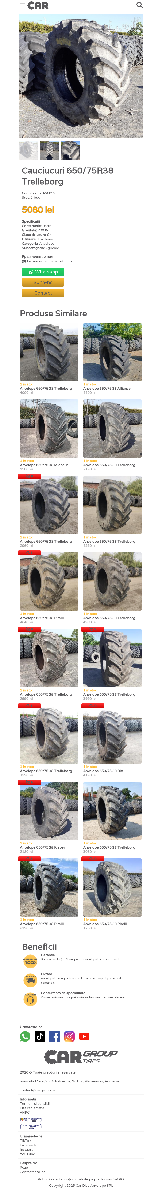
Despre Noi (29, 1163)
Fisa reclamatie (32, 1108)
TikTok (25, 1140)
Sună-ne (43, 282)
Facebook (28, 1145)
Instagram (28, 1149)
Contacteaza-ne (32, 1172)
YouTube (27, 1154)
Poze (24, 1167)
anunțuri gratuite (74, 1179)
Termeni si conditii (35, 1103)
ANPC (25, 1112)
